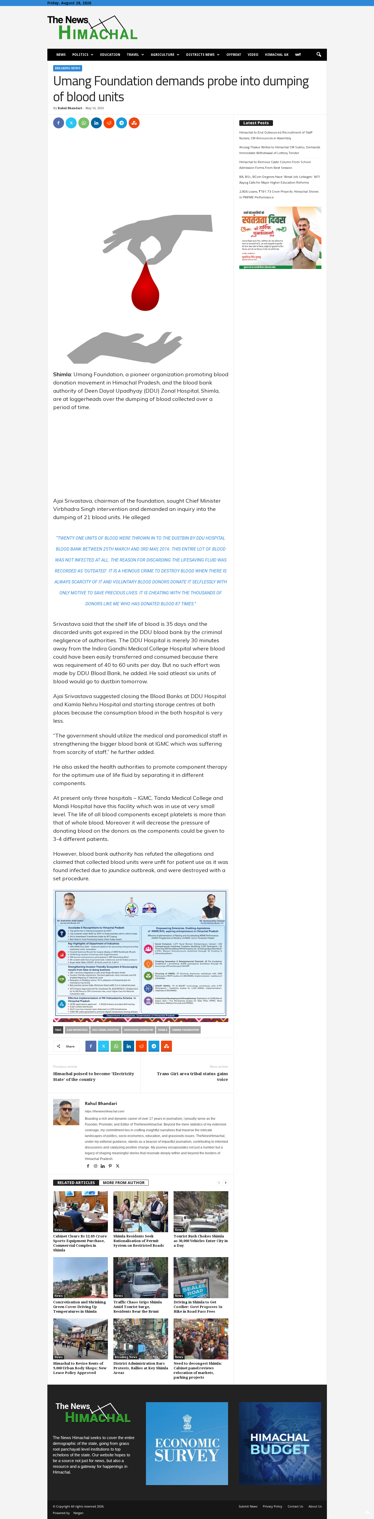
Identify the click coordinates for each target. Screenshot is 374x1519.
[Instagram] (96, 1166)
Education (110, 55)
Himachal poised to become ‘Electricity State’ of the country (93, 1076)
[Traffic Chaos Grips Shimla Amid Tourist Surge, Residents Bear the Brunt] (140, 1277)
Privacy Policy (272, 1506)
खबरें (298, 55)
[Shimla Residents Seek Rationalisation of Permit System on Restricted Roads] (140, 1211)
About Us (315, 1506)
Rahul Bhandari (70, 108)
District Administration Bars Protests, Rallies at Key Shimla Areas (140, 1368)
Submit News (248, 1506)
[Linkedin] (96, 122)
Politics (80, 55)
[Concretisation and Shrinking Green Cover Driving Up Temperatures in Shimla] (80, 1277)
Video (253, 55)
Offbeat (233, 55)
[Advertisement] (140, 174)
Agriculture (162, 55)
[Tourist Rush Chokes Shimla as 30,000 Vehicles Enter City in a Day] (201, 1211)
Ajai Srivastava (77, 1030)
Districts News (200, 55)
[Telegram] (121, 122)
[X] (71, 122)
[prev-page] (219, 1183)
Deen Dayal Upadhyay (138, 1030)
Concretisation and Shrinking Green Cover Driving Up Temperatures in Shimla (79, 1306)
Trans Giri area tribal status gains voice (192, 1076)
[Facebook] (58, 122)
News (61, 55)
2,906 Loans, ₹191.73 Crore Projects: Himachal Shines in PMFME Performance (278, 194)
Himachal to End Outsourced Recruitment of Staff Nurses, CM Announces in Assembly (275, 135)
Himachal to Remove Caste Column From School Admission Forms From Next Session (275, 164)
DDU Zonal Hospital (105, 1030)
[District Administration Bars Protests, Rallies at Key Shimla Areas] (140, 1338)
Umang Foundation (185, 1030)
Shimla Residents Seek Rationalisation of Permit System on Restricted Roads (138, 1241)
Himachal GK (277, 55)
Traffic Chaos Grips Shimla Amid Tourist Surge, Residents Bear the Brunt (137, 1306)
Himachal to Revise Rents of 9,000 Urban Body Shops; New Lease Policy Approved (80, 1368)
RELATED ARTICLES (76, 1182)
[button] (319, 55)
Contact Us (295, 1506)
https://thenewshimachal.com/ (104, 1111)
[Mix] (134, 122)
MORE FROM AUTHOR (124, 1182)
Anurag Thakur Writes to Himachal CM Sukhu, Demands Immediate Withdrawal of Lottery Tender (279, 149)
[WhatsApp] (83, 122)
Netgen (78, 1513)
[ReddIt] (108, 122)
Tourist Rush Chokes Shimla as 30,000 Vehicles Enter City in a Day (201, 1241)
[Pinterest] (110, 1166)
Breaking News (67, 68)
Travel (133, 55)
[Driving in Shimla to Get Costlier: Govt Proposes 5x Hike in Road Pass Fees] (201, 1277)
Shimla (162, 1030)
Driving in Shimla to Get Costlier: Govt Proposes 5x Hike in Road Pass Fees (198, 1306)
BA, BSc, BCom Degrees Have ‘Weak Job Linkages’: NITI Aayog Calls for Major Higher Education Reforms (279, 179)
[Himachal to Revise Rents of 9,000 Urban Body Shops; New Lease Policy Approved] (80, 1338)
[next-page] (225, 1183)
